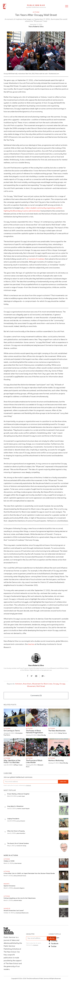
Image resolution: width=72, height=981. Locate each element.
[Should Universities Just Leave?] (63, 912)
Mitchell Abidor (18, 900)
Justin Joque (21, 796)
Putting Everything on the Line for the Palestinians (20, 898)
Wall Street (40, 686)
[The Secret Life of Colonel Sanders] (63, 847)
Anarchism (27, 684)
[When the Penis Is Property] (63, 835)
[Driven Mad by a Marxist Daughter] (63, 798)
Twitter (54, 946)
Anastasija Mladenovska (22, 912)
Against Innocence (9, 885)
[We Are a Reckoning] (59, 747)
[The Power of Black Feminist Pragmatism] (37, 718)
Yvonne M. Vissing (21, 845)
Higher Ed (7, 908)
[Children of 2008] (63, 863)
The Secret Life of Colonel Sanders (18, 843)
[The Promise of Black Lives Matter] (37, 747)
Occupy (56, 684)
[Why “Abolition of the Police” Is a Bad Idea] (14, 747)
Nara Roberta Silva (36, 26)
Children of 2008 (9, 861)
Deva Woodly (42, 735)
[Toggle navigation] (66, 6)
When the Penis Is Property (16, 831)
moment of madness (36, 259)
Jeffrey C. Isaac (17, 765)
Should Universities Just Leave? (14, 910)
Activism (36, 12)
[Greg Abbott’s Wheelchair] (63, 810)
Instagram (55, 938)
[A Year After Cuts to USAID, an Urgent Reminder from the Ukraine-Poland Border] (63, 875)
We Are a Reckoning (56, 760)
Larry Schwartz (21, 821)
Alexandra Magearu (19, 888)
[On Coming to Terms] (14, 718)
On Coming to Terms (12, 731)
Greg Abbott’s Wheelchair (15, 806)
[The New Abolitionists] (59, 718)
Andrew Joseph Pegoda (23, 808)
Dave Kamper (18, 863)
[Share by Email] (36, 676)
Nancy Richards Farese (20, 875)
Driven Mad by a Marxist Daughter (18, 794)
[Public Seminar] (5, 6)
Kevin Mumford (21, 833)
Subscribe (63, 781)
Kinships (6, 883)
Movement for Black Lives (42, 684)
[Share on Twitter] (32, 676)
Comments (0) (36, 695)
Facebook (54, 943)
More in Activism (11, 855)
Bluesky (54, 940)
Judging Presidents (13, 818)
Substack (28, 785)
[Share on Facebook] (27, 676)
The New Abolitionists (57, 731)
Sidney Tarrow (62, 733)
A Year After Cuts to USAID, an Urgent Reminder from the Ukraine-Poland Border (29, 873)
